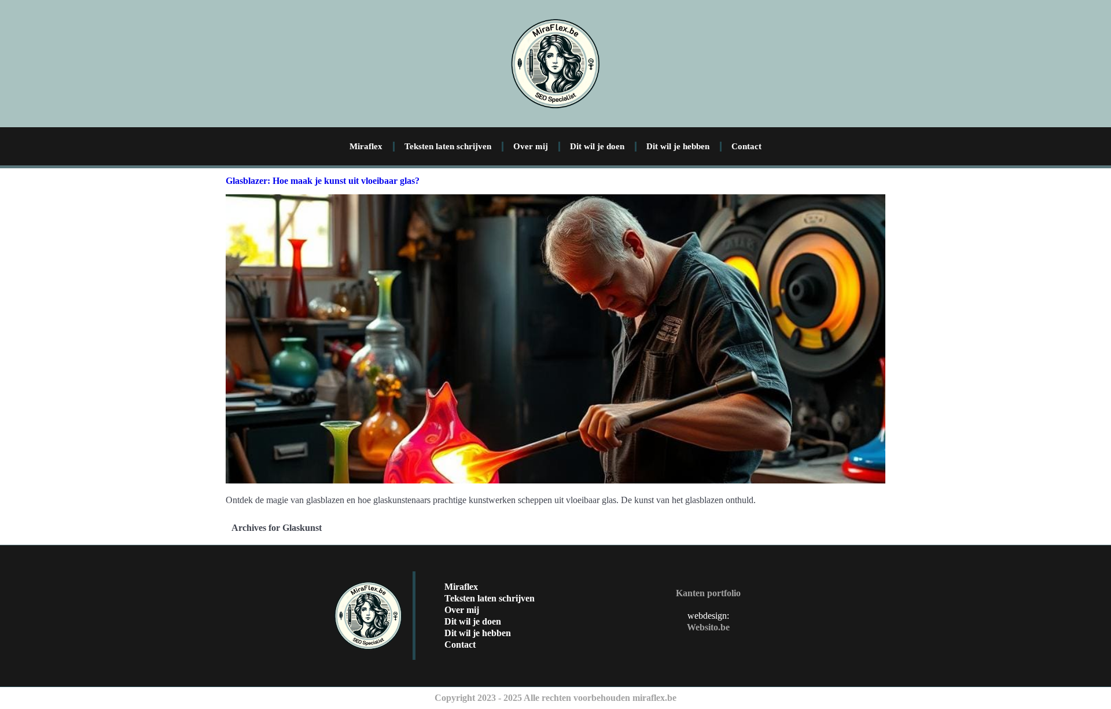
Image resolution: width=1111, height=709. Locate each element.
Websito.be (708, 627)
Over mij (530, 146)
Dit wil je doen (597, 146)
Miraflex (366, 146)
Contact (746, 146)
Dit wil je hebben (677, 146)
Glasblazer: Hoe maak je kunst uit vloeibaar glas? (323, 181)
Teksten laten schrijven (447, 146)
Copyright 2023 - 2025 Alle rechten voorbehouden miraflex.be (555, 698)
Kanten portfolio (708, 593)
